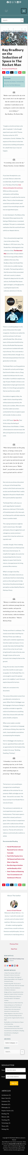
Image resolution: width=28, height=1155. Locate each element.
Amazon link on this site (15, 1144)
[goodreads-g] (15, 966)
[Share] (7, 72)
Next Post (14, 949)
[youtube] (10, 966)
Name (3, 1070)
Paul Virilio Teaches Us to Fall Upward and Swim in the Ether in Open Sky (15, 859)
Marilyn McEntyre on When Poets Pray (13, 1002)
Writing (4, 1129)
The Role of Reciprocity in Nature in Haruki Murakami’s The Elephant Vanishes (12, 998)
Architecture (5, 1095)
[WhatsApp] (23, 72)
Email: (4, 1076)
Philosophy (5, 1107)
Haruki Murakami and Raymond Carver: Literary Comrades (15, 850)
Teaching (4, 1120)
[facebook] (12, 966)
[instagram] (5, 966)
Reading (4, 1113)
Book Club (5, 1098)
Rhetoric (4, 1117)
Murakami (4, 1104)
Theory (4, 1126)
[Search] (22, 20)
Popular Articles (6, 1110)
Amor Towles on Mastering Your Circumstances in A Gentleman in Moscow (15, 874)
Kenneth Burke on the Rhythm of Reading (14, 1030)
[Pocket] (19, 72)
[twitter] (8, 966)
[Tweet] (11, 72)
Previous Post (14, 944)
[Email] (15, 72)
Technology (5, 1123)
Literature (4, 1101)
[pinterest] (17, 966)
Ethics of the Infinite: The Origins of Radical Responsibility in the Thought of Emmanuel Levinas (13, 979)
